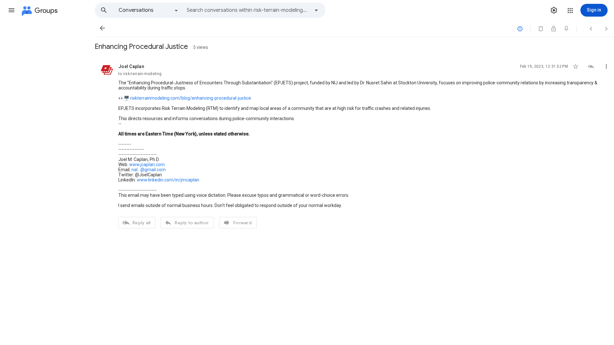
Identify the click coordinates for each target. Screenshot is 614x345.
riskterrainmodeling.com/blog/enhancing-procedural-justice (190, 98)
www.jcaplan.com (147, 164)
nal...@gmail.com (148, 169)
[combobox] (248, 10)
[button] (11, 10)
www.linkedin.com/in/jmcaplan (168, 179)
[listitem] (354, 145)
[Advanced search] (316, 10)
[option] (149, 10)
